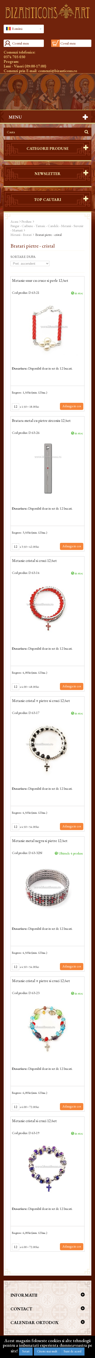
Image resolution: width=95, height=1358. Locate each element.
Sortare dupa (23, 256)
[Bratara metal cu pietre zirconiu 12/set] (47, 468)
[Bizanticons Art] (47, 11)
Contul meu (20, 43)
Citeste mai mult (47, 1351)
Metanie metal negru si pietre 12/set (39, 841)
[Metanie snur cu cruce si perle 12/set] (47, 328)
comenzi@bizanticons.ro (57, 70)
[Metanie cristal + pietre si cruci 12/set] (47, 748)
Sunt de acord (72, 1351)
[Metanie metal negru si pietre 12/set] (47, 888)
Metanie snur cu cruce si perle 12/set (40, 281)
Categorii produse (47, 148)
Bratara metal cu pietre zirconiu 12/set (41, 421)
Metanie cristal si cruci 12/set (34, 561)
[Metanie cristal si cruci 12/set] (47, 608)
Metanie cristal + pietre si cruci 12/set (41, 701)
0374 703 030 (14, 56)
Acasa (14, 221)
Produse (26, 221)
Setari (25, 1351)
